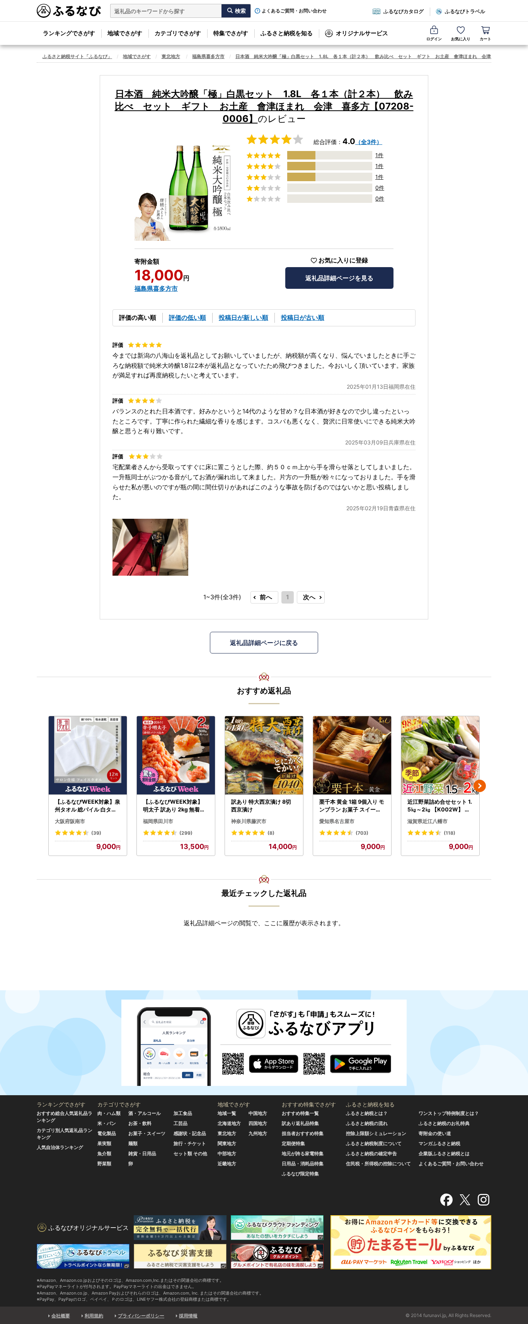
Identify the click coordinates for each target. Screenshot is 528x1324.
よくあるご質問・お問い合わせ (294, 11)
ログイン (434, 38)
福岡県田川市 (158, 821)
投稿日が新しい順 (243, 317)
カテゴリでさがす (178, 33)
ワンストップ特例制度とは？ (449, 1113)
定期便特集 (293, 1143)
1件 (379, 155)
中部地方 (227, 1153)
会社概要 (60, 1316)
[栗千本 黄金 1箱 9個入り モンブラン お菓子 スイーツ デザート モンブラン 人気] (352, 755)
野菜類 (104, 1163)
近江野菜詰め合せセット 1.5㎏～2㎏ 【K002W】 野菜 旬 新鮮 (439, 805)
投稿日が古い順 (302, 317)
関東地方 (227, 1143)
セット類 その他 (190, 1153)
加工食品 (183, 1113)
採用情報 (188, 1316)
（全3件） (368, 142)
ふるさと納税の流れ (367, 1123)
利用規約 (94, 1316)
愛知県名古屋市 (336, 821)
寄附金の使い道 (435, 1133)
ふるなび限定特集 (300, 1174)
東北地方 (171, 56)
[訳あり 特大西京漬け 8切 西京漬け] (264, 755)
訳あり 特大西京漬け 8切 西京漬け (261, 805)
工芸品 (180, 1123)
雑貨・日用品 (142, 1153)
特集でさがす (230, 33)
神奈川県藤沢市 (248, 821)
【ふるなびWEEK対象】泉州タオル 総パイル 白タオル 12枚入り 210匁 (87, 805)
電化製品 (106, 1133)
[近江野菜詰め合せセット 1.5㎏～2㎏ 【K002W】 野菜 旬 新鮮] (440, 755)
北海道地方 (229, 1123)
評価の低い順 (187, 317)
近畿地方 (227, 1163)
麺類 (133, 1143)
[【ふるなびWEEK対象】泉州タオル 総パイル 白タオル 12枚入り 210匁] (88, 755)
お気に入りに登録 (343, 260)
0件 (379, 187)
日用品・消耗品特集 (303, 1163)
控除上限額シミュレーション (376, 1133)
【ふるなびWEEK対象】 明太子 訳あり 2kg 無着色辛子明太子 (174, 805)
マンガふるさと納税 (439, 1143)
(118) (449, 833)
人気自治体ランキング (60, 1147)
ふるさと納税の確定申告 (371, 1153)
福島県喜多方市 (208, 56)
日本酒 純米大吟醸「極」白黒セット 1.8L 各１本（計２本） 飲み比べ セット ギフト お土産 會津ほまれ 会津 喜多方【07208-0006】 (264, 106)
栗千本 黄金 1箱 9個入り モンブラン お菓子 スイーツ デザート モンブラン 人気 (351, 805)
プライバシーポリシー (141, 1316)
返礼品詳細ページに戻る (264, 643)
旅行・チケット (190, 1143)
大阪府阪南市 (70, 821)
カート (485, 38)
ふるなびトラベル (465, 11)
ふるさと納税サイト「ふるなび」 (77, 56)
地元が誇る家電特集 (303, 1153)
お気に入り (460, 38)
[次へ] (479, 786)
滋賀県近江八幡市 (427, 821)
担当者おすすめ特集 (303, 1133)
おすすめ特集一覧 (300, 1113)
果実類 (104, 1143)
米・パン (106, 1123)
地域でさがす (124, 33)
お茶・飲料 (140, 1123)
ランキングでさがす (69, 33)
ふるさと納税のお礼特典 (444, 1123)
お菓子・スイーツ (146, 1133)
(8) (270, 833)
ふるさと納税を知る (287, 33)
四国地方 (258, 1123)
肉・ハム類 (109, 1113)
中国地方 (258, 1113)
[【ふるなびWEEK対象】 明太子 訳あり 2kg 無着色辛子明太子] (176, 755)
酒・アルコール (144, 1113)
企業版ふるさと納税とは (444, 1153)
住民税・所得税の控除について (378, 1163)
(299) (185, 833)
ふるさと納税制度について (374, 1143)
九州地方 (258, 1133)
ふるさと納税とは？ (367, 1113)
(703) (362, 833)
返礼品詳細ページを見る (339, 278)
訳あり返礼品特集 (300, 1123)
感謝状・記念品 (190, 1133)
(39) (96, 833)
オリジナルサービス (362, 33)
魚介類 (104, 1153)
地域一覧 (227, 1113)
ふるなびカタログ (403, 11)
